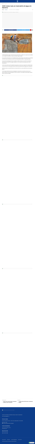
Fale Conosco (20, 439)
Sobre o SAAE (4, 439)
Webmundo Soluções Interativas (12, 441)
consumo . (6, 9)
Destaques (6, 3)
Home (3, 3)
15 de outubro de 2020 (12, 9)
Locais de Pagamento (14, 439)
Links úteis (8, 439)
